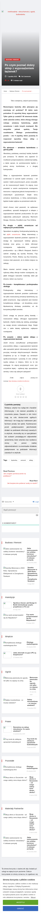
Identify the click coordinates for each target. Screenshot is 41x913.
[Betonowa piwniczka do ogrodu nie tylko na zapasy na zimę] (15, 679)
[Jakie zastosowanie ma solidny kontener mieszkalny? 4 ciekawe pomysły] (14, 551)
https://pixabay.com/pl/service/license (19, 381)
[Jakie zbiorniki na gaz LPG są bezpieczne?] (7, 655)
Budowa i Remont (12, 59)
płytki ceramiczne (13, 234)
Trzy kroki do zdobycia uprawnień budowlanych (32, 741)
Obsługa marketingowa (32, 643)
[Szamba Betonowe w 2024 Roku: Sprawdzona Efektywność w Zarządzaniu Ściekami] (14, 572)
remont (23, 460)
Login (37, 502)
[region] (20, 894)
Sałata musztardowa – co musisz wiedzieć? (32, 702)
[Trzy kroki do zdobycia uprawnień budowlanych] (14, 740)
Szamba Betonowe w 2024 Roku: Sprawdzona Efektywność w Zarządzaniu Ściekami (33, 574)
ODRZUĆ (20, 908)
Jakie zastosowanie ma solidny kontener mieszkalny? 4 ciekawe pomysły (32, 554)
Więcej (33, 897)
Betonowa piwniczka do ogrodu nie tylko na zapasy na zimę (34, 683)
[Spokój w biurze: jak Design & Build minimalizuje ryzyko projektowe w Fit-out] (7, 605)
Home (5, 91)
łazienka (14, 460)
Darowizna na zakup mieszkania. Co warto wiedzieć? (21, 729)
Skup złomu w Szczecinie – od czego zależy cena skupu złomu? (33, 784)
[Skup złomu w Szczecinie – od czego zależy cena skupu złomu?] (15, 779)
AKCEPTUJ (20, 902)
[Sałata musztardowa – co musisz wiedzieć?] (14, 701)
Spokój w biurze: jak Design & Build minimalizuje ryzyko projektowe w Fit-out (24, 605)
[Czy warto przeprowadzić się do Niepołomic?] (13, 616)
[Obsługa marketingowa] (14, 644)
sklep (31, 460)
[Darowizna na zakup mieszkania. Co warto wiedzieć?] (7, 729)
